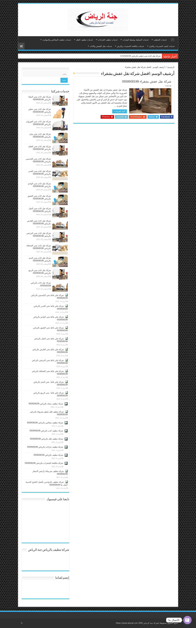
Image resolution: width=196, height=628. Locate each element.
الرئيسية (173, 39)
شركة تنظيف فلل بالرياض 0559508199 (46, 439)
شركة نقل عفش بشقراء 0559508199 (146, 81)
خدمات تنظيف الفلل (84, 40)
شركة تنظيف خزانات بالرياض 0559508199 (45, 447)
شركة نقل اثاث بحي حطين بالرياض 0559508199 (140, 56)
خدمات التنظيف (160, 40)
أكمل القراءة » (119, 111)
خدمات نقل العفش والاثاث (101, 46)
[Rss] (22, 623)
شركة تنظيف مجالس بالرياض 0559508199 (45, 422)
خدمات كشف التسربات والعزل (162, 46)
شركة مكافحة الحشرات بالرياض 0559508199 (44, 463)
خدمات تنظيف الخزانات (108, 40)
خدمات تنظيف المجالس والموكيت (56, 40)
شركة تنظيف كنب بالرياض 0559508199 (46, 431)
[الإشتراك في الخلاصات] (74, 73)
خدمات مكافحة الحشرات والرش (130, 46)
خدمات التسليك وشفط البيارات (136, 40)
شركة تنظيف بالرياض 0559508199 (48, 455)
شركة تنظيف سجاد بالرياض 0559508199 (46, 404)
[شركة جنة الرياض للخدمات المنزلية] (98, 19)
